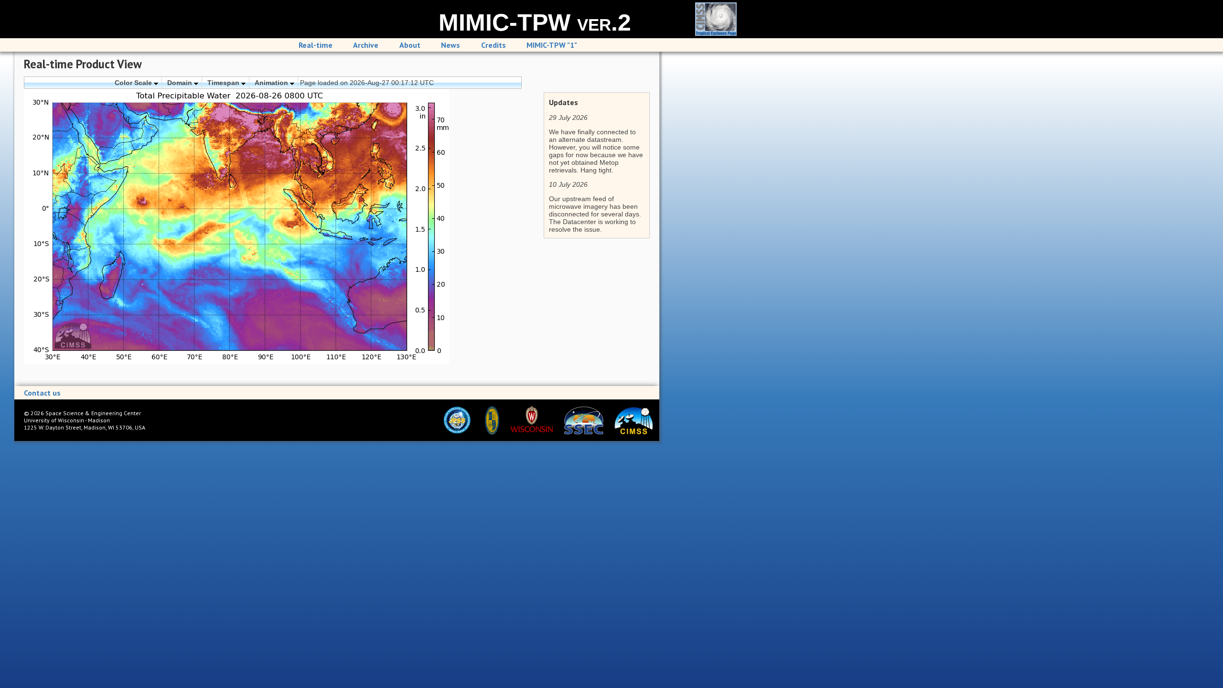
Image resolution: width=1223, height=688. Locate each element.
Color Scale (134, 82)
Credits (493, 45)
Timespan (224, 82)
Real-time (316, 45)
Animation (272, 82)
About (409, 45)
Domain (180, 82)
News (450, 45)
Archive (365, 45)
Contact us (42, 393)
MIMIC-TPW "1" (551, 45)
